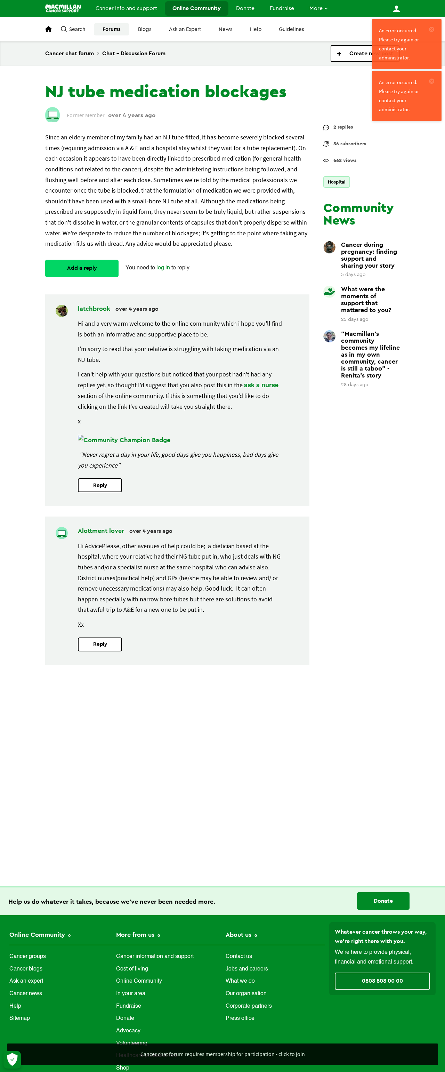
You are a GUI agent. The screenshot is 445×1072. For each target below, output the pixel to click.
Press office (240, 1018)
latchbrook (95, 309)
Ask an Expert (185, 29)
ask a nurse (261, 385)
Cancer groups (27, 956)
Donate (245, 8)
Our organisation (246, 994)
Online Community (196, 8)
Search (77, 29)
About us (239, 935)
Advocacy (128, 1031)
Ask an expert (26, 981)
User (396, 8)
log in (163, 268)
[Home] (63, 8)
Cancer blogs (25, 969)
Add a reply (82, 268)
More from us (136, 935)
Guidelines (291, 29)
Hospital (337, 182)
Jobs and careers (247, 969)
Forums (112, 29)
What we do (240, 981)
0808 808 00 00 (382, 981)
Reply (100, 485)
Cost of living (132, 969)
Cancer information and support (155, 956)
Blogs (145, 29)
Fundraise (282, 8)
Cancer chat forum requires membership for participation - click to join (222, 1053)
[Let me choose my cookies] (12, 1060)
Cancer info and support (126, 8)
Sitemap (19, 1018)
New (365, 53)
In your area (130, 994)
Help (255, 29)
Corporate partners (249, 1006)
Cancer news (25, 994)
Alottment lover (102, 531)
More (316, 8)
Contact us (239, 956)
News (226, 29)
